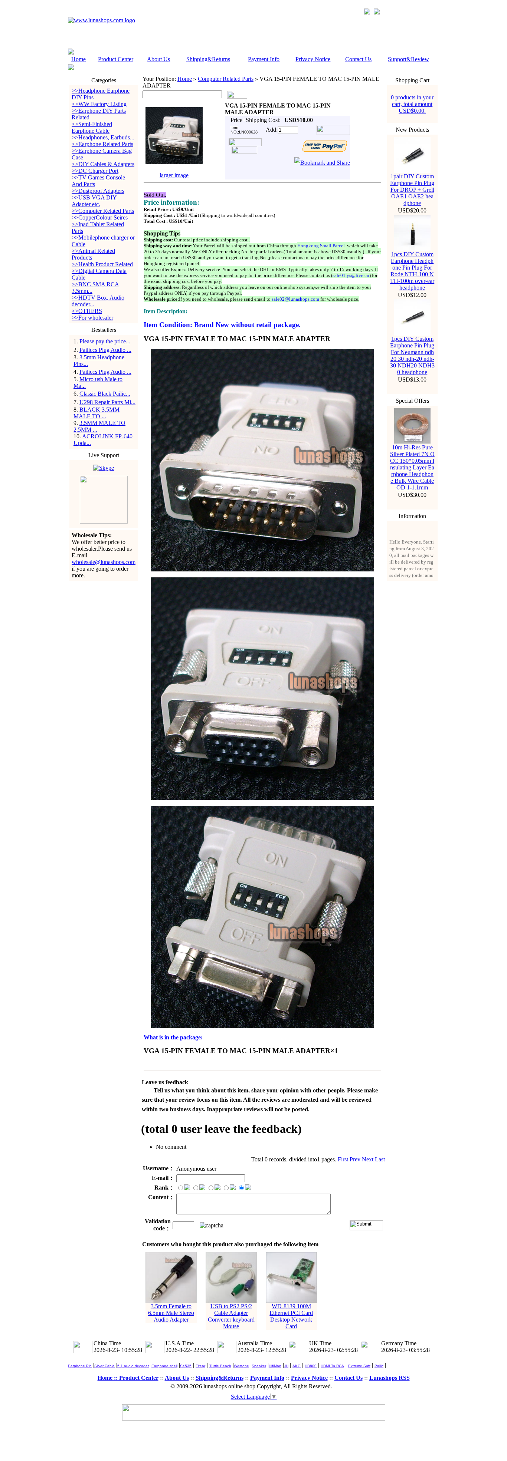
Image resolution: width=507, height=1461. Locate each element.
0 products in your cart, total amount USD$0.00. (412, 104)
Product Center (115, 59)
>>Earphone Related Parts (102, 144)
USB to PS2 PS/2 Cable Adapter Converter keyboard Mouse (231, 1316)
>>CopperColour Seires (100, 217)
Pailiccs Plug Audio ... (105, 350)
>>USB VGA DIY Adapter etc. (94, 200)
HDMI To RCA (332, 1366)
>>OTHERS (87, 311)
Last (380, 1159)
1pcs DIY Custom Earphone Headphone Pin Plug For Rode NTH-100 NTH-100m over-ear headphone (412, 271)
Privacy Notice (312, 59)
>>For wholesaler (92, 317)
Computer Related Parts (226, 79)
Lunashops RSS (389, 1378)
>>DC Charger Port (95, 171)
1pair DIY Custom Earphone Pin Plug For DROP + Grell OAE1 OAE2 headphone (412, 189)
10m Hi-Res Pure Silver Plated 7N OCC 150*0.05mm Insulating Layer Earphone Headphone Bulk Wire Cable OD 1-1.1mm (412, 467)
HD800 (311, 1366)
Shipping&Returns (208, 59)
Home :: (108, 1378)
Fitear (200, 1366)
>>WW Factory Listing (99, 104)
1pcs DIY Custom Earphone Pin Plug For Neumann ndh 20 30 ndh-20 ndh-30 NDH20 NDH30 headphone (412, 355)
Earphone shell (164, 1366)
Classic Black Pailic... (104, 393)
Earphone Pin (80, 1366)
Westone (241, 1366)
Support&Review (408, 59)
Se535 (186, 1366)
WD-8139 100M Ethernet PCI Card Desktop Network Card (291, 1316)
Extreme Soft (359, 1366)
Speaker (259, 1366)
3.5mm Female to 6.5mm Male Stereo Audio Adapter (171, 1313)
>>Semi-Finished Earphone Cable (92, 127)
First (343, 1159)
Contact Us (358, 59)
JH (286, 1366)
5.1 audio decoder (133, 1366)
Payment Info (263, 59)
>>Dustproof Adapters (98, 191)
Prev (355, 1159)
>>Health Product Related (102, 264)
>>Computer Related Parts (103, 211)
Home (78, 59)
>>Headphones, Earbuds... (103, 137)
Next (367, 1159)
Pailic (378, 1366)
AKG (296, 1366)
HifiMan (275, 1366)
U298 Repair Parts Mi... (107, 402)
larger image (174, 175)
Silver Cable (104, 1366)
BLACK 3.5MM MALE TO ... (96, 412)
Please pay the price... (104, 341)
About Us (158, 59)
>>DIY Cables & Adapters (103, 164)
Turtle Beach (220, 1366)
